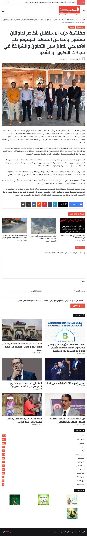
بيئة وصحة (80, 473)
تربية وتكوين (80, 465)
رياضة (82, 450)
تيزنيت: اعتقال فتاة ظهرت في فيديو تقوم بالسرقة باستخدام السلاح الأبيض (14, 236)
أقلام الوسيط (79, 454)
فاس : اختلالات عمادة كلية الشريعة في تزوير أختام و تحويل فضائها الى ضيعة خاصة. (22, 346)
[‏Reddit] (39, 204)
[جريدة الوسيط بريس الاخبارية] (69, 10)
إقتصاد (81, 469)
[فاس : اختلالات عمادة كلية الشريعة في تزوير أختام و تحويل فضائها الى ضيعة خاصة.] (22, 330)
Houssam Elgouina (75, 59)
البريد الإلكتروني (79, 291)
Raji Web (4, 532)
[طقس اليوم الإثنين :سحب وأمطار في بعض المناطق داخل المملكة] (43, 226)
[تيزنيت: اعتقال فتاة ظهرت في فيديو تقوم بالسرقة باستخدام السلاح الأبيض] (14, 225)
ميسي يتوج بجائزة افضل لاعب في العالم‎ (65, 383)
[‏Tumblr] (50, 204)
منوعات (81, 435)
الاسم (83, 281)
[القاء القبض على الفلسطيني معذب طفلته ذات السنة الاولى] (22, 404)
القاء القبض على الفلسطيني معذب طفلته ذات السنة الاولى (24, 420)
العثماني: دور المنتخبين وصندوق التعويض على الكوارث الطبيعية (26, 384)
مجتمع (72, 27)
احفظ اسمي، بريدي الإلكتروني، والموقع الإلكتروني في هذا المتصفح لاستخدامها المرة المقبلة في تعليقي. (50, 300)
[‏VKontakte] (34, 204)
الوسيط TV (80, 484)
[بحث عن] (84, 11)
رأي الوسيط (80, 480)
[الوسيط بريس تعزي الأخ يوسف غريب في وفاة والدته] (72, 225)
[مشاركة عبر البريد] (28, 204)
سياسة (81, 447)
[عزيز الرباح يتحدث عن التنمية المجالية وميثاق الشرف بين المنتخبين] (65, 404)
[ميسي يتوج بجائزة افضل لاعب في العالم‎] (65, 369)
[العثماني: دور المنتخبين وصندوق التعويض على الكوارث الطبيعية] (22, 369)
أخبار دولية (80, 462)
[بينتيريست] (44, 204)
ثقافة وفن (80, 458)
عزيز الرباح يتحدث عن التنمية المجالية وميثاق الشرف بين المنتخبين (67, 420)
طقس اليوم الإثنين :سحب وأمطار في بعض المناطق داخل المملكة (43, 237)
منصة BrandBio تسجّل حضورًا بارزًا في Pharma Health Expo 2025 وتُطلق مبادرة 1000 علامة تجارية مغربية (66, 347)
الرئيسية (81, 19)
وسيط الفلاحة (79, 477)
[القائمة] (3, 11)
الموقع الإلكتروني (36, 291)
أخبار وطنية (73, 19)
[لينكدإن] (55, 204)
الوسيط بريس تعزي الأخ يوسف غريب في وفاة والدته (73, 236)
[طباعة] (23, 204)
